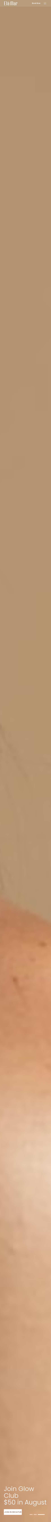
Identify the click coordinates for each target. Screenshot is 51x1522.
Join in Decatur (13, 1512)
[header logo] (18, 3)
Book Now (36, 3)
